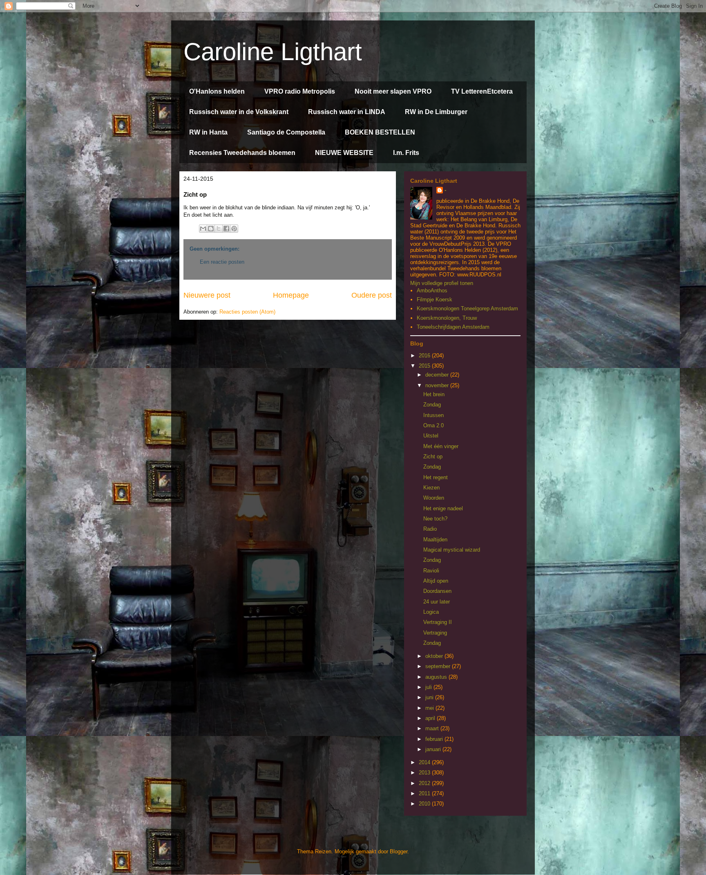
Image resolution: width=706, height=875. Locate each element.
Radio (430, 529)
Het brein (434, 394)
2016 (425, 355)
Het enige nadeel (443, 508)
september (438, 666)
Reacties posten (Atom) (247, 312)
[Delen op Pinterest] (234, 228)
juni (430, 697)
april (431, 718)
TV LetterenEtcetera (482, 91)
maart (432, 728)
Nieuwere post (206, 295)
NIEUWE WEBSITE (344, 152)
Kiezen (431, 488)
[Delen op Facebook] (226, 228)
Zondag (432, 405)
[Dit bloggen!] (211, 228)
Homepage (291, 295)
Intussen (433, 415)
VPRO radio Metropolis (299, 91)
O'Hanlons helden (217, 91)
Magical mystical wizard (451, 550)
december (437, 375)
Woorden (433, 498)
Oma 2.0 (433, 425)
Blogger (398, 851)
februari (435, 739)
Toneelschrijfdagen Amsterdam (453, 327)
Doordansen (437, 591)
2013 (425, 773)
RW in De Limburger (436, 111)
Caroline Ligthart (272, 51)
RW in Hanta (208, 132)
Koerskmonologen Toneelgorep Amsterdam (467, 308)
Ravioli (431, 571)
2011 (425, 793)
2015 (425, 366)
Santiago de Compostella (286, 132)
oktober (435, 656)
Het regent (435, 477)
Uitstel (430, 436)
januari (433, 749)
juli (429, 687)
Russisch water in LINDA (346, 111)
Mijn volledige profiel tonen (441, 283)
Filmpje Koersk (434, 299)
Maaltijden (435, 539)
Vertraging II (437, 622)
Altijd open (435, 581)
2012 (425, 783)
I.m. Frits (406, 152)
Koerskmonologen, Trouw (447, 318)
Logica (431, 612)
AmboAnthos (432, 290)
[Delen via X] (218, 228)
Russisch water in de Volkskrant (238, 111)
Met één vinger (440, 446)
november (437, 385)
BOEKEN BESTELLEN (380, 132)
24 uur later (436, 602)
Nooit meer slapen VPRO (393, 91)
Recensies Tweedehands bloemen (242, 152)
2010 (425, 804)
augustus (437, 677)
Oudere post (371, 295)
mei (430, 708)
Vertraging (435, 633)
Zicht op (432, 456)
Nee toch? (435, 519)
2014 (425, 762)
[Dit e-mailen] (203, 228)
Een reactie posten (222, 262)
